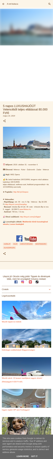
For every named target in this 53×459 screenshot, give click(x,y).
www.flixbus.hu (25, 209)
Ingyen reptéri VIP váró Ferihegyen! (16, 410)
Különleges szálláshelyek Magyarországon (18, 350)
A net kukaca (12, 4)
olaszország (9, 248)
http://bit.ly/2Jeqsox (20, 192)
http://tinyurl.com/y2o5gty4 (30, 217)
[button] (4, 121)
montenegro (40, 244)
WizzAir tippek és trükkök (11, 322)
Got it (34, 456)
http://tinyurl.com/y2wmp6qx (16, 204)
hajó (15, 244)
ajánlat (7, 244)
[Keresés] (49, 4)
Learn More (23, 456)
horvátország (26, 244)
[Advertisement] (26, 73)
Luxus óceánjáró (17, 224)
